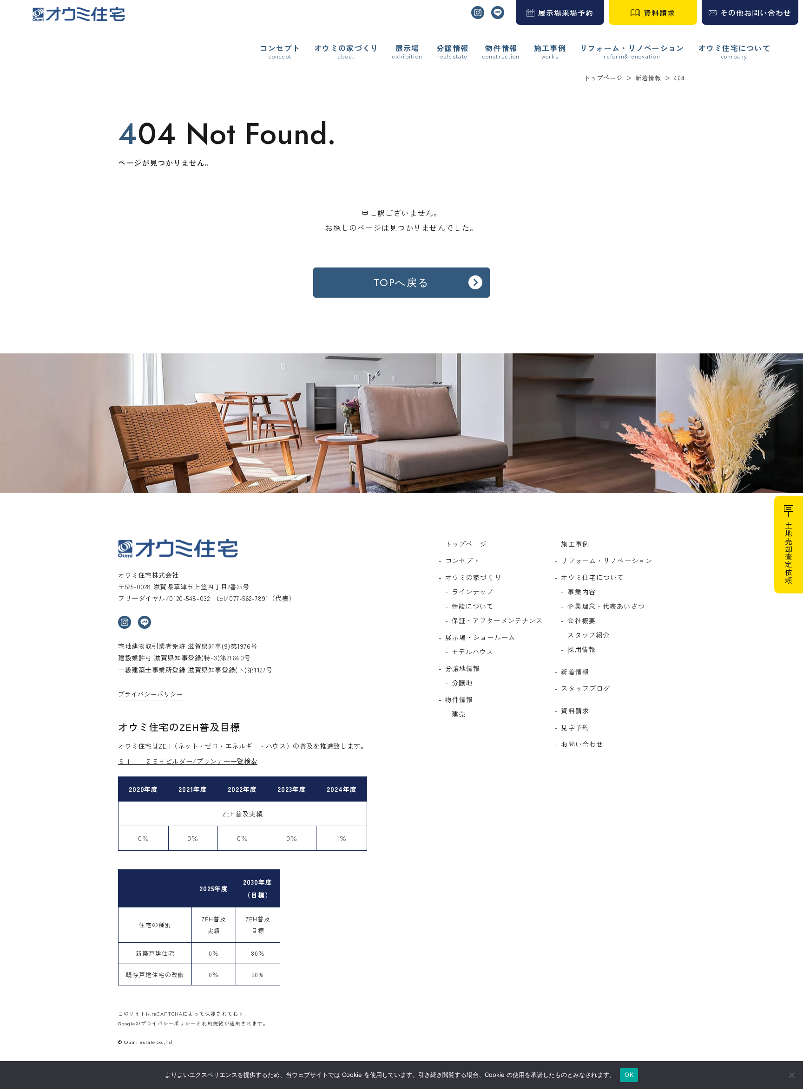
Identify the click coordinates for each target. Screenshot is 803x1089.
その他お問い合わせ (755, 12)
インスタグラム (477, 12)
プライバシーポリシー (150, 694)
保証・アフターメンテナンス (497, 620)
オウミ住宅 (79, 14)
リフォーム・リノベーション (632, 48)
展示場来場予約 (565, 12)
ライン (497, 12)
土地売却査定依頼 (788, 552)
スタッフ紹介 (588, 634)
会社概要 (581, 620)
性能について (473, 606)
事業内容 (581, 591)
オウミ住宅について (734, 48)
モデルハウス (473, 651)
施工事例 (550, 48)
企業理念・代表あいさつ (606, 606)
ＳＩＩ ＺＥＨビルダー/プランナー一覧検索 (187, 761)
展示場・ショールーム (480, 637)
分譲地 (462, 682)
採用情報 (581, 649)
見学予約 (575, 727)
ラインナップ (473, 591)
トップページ (466, 543)
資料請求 (659, 12)
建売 (459, 713)
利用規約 (213, 1023)
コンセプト (280, 48)
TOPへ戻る (401, 282)
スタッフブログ (585, 688)
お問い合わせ (582, 744)
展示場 (407, 48)
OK (629, 1074)
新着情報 (575, 671)
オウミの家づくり (346, 48)
